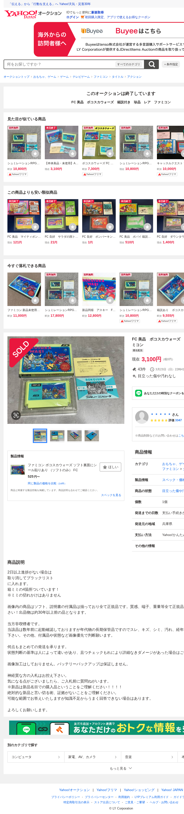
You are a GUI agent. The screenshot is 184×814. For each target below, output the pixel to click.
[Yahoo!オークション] (34, 12)
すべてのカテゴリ (128, 64)
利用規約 (124, 797)
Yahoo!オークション (74, 790)
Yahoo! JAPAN (172, 790)
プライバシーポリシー (65, 797)
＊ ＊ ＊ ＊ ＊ (160, 414)
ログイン (72, 17)
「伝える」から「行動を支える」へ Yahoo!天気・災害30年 (49, 4)
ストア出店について (107, 802)
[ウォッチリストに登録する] (35, 153)
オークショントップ (16, 76)
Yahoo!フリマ (107, 790)
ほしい (113, 467)
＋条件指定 (171, 64)
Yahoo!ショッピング (139, 790)
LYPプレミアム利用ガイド (152, 797)
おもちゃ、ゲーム (44, 76)
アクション (134, 76)
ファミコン (101, 76)
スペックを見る (111, 495)
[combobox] (59, 64)
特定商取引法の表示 (76, 802)
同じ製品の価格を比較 (47, 483)
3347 (178, 420)
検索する (151, 64)
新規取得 (97, 12)
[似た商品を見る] (16, 415)
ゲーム (64, 76)
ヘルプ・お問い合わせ (164, 802)
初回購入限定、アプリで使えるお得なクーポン (117, 17)
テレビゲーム (81, 76)
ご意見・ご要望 (135, 802)
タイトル (117, 76)
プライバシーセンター (99, 797)
